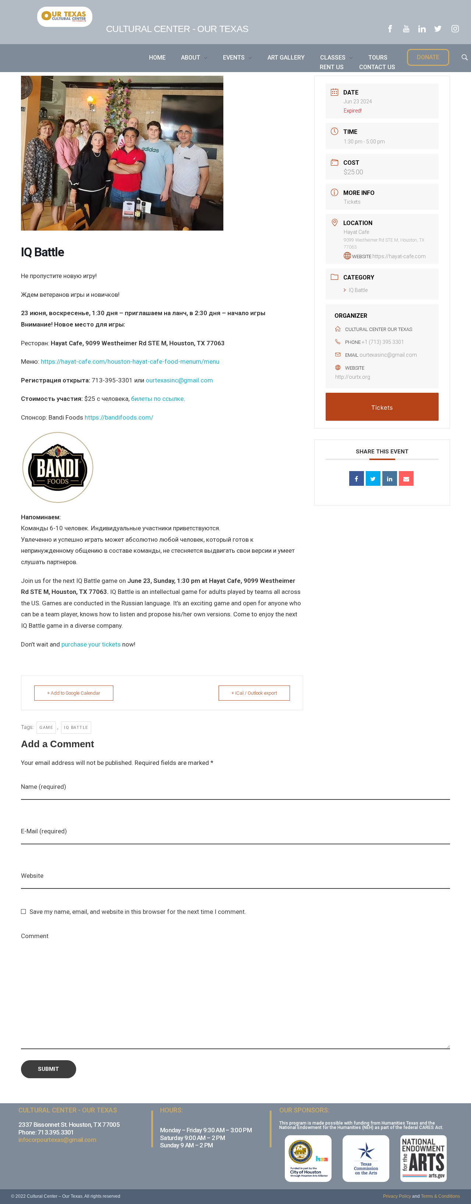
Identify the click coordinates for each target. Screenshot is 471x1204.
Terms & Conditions (440, 1196)
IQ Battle (76, 727)
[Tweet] (373, 478)
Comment (35, 936)
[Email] (406, 478)
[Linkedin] (389, 478)
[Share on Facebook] (356, 478)
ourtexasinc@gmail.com (179, 380)
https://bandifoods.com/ (119, 417)
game (46, 727)
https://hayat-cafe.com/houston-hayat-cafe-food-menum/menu (130, 361)
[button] (428, 57)
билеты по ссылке (157, 398)
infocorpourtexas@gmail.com (57, 1139)
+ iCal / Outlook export (254, 693)
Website (32, 875)
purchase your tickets (91, 644)
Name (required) (43, 786)
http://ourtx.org (352, 377)
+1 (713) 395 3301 (383, 342)
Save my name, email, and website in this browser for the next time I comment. (137, 911)
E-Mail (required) (44, 831)
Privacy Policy (397, 1196)
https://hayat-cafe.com (399, 256)
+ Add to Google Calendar (73, 693)
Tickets (352, 202)
